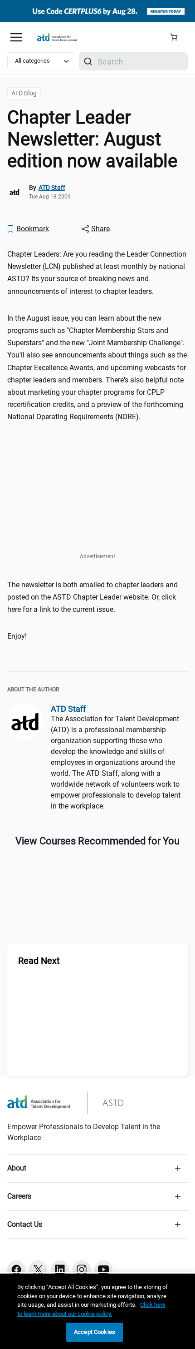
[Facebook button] (16, 1269)
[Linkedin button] (60, 1269)
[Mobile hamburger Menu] (16, 37)
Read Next (39, 960)
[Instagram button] (82, 1269)
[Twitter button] (38, 1269)
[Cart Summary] (177, 37)
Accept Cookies (94, 1332)
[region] (97, 1311)
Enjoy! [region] (17, 636)
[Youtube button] (103, 1269)
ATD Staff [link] (52, 187)
